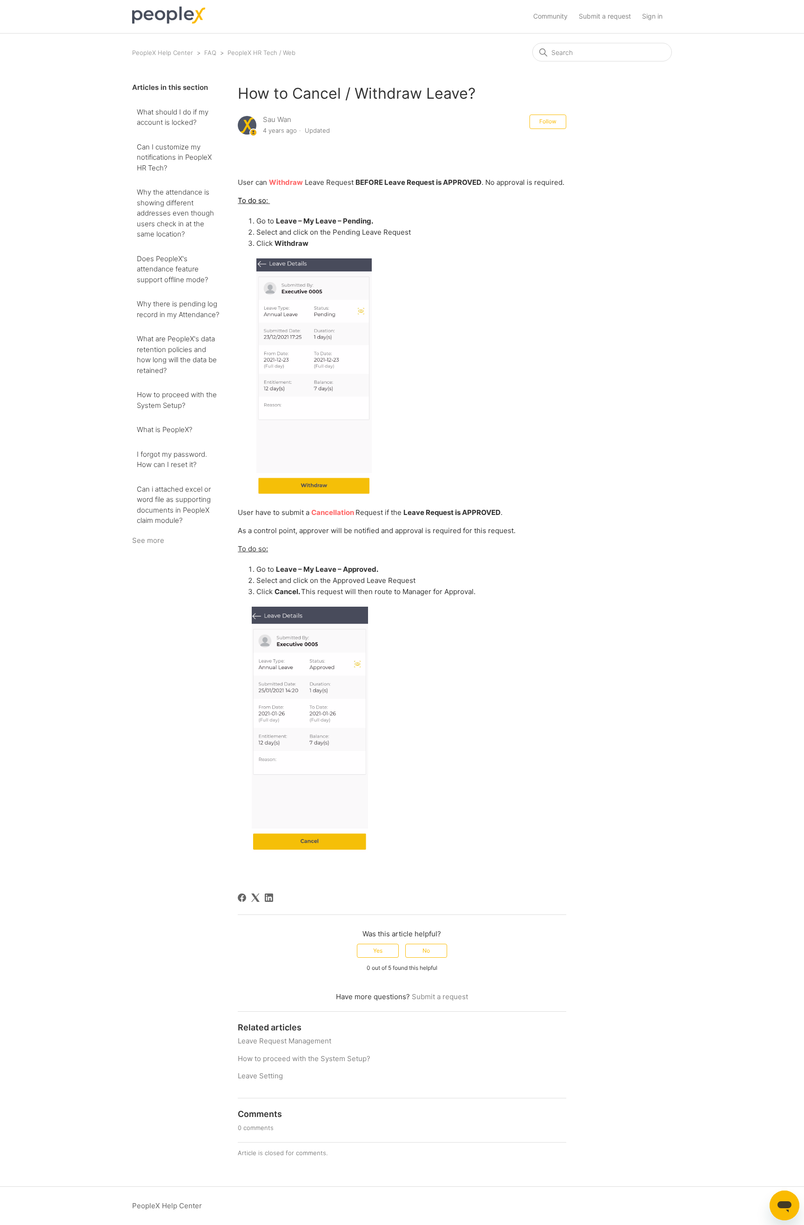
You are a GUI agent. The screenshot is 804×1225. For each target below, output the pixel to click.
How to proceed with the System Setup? (177, 400)
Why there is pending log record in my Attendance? (178, 309)
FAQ (210, 52)
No (426, 950)
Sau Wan (277, 119)
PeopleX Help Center (162, 52)
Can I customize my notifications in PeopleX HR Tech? (174, 157)
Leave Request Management (284, 1040)
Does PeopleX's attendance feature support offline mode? (172, 269)
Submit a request (605, 16)
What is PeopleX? (164, 429)
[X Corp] (255, 897)
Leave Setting (260, 1075)
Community (550, 16)
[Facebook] (242, 897)
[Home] (168, 21)
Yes (377, 950)
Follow (547, 121)
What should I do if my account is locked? (172, 117)
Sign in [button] (652, 16)
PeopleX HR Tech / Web (261, 52)
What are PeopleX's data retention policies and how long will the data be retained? (177, 354)
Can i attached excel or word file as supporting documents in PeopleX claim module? (174, 505)
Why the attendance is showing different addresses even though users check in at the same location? (175, 213)
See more (148, 540)
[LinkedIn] (269, 897)
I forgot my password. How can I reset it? (172, 459)
